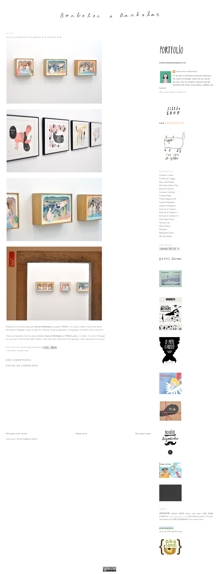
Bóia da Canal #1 (166, 189)
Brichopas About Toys (168, 185)
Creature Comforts (167, 192)
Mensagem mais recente (16, 433)
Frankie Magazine (167, 202)
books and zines (193, 513)
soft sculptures (180, 519)
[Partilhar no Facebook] (52, 347)
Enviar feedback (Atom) (27, 439)
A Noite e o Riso (166, 175)
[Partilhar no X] (49, 347)
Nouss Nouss (165, 226)
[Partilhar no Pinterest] (55, 347)
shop (170, 519)
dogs (210, 513)
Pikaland (163, 229)
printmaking (193, 516)
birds (181, 513)
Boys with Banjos (166, 182)
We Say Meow (165, 236)
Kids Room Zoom (166, 219)
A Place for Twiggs (167, 179)
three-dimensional (196, 519)
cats (204, 513)
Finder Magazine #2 (167, 199)
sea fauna (163, 519)
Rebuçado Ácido (166, 233)
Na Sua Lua (164, 223)
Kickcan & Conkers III (168, 216)
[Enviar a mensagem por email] (44, 347)
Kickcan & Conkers (167, 209)
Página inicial (81, 433)
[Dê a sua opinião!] (46, 347)
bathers (174, 513)
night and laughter (175, 516)
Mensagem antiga (143, 433)
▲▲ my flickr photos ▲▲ (170, 531)
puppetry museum (205, 516)
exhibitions (22, 351)
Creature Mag (165, 196)
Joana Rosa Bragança (186, 71)
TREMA (64, 327)
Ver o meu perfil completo (172, 92)
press (185, 516)
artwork (11, 351)
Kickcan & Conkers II (168, 212)
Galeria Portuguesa (167, 206)
